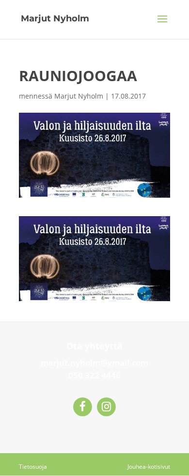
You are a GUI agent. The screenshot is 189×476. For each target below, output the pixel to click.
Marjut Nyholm (78, 96)
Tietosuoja (33, 466)
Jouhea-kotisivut (148, 466)
